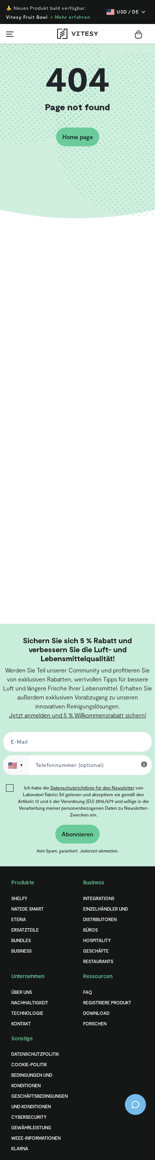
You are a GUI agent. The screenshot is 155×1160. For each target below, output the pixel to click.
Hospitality (97, 940)
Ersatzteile (25, 929)
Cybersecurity (29, 1116)
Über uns (21, 992)
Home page (77, 136)
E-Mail (18, 743)
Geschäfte (96, 950)
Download (96, 1013)
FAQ (87, 992)
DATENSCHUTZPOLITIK (35, 1053)
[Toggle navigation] (10, 34)
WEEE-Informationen (36, 1137)
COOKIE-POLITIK (29, 1064)
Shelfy (19, 898)
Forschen (94, 1023)
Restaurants (98, 961)
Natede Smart (27, 908)
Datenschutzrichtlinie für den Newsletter (92, 787)
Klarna (19, 1148)
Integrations (98, 898)
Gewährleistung (31, 1127)
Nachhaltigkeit (29, 1002)
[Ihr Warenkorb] (138, 34)
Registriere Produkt (107, 1002)
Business (21, 950)
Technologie (27, 1013)
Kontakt (21, 1023)
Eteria (18, 919)
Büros (90, 929)
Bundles (21, 940)
